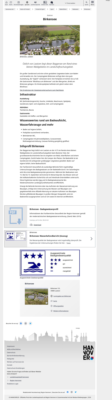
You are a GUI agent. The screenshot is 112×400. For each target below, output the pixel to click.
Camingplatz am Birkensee (62, 296)
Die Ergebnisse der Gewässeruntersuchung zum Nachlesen (42, 90)
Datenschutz (11, 352)
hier (40, 180)
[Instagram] (25, 323)
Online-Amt (44, 4)
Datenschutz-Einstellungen (16, 368)
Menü (92, 5)
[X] (30, 323)
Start (6, 4)
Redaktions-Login (12, 383)
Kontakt (9, 365)
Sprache (27, 4)
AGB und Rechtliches (14, 349)
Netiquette (10, 358)
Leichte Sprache (35, 4)
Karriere (51, 4)
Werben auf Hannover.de (15, 362)
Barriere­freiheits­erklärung (15, 355)
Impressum (11, 346)
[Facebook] (21, 323)
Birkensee (29, 283)
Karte (10, 4)
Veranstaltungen (18, 4)
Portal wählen (71, 3)
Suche (86, 5)
